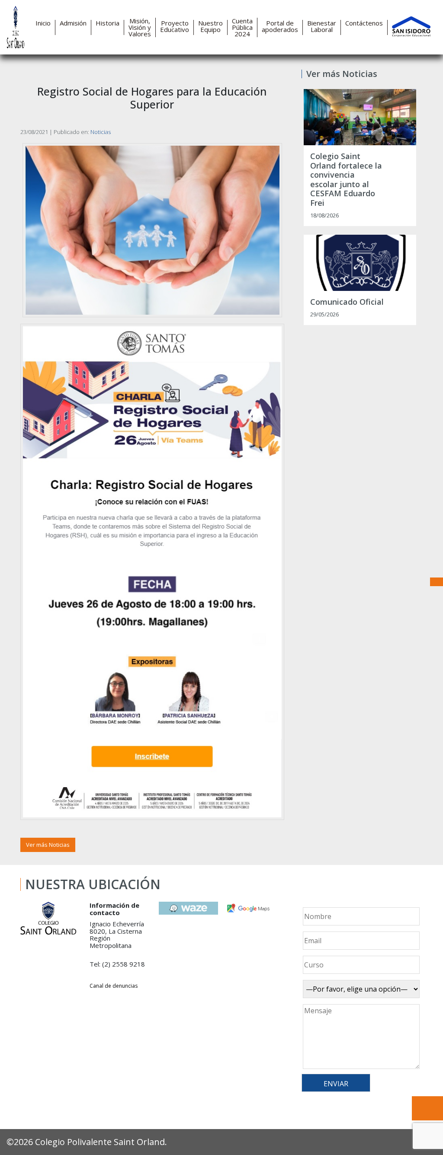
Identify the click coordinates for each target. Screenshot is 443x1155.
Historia (107, 23)
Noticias (100, 132)
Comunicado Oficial (347, 302)
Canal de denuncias (114, 985)
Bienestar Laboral (321, 26)
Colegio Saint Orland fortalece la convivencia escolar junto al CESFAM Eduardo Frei (346, 180)
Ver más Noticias (48, 845)
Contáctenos (364, 23)
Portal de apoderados (280, 26)
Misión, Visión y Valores (139, 27)
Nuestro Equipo (210, 26)
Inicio (43, 23)
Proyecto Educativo (174, 26)
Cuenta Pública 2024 (242, 27)
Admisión (73, 23)
